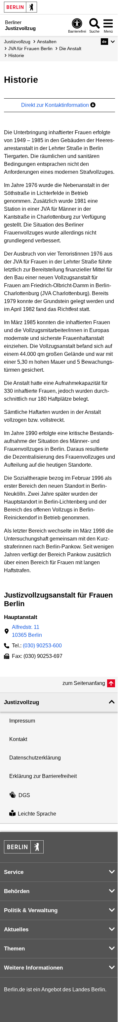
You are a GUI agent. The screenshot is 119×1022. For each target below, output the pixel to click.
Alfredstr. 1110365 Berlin (27, 631)
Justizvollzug (17, 41)
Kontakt (18, 739)
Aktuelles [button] (16, 929)
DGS (24, 795)
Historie (16, 55)
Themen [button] (14, 948)
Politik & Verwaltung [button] (31, 910)
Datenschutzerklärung (35, 757)
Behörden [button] (16, 891)
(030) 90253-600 (42, 645)
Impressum (22, 721)
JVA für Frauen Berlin (30, 48)
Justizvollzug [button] (21, 702)
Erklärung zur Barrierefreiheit (43, 776)
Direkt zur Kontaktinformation (55, 105)
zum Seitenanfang (83, 683)
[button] (108, 41)
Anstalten (47, 41)
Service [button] (13, 872)
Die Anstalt (70, 48)
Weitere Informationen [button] (33, 968)
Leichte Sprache (37, 814)
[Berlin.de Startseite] (20, 7)
